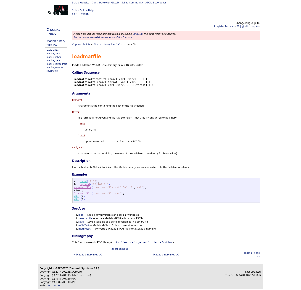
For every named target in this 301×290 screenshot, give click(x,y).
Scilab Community (132, 2)
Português (252, 26)
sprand (85, 184)
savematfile (52, 70)
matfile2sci (84, 228)
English (218, 26)
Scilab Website (80, 2)
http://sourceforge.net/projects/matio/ (142, 242)
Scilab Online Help (83, 10)
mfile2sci (83, 225)
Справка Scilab (53, 31)
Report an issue (119, 248)
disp (77, 196)
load (81, 215)
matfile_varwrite (55, 67)
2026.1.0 (138, 33)
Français (230, 26)
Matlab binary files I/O (56, 43)
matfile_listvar (54, 56)
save (81, 221)
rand (83, 181)
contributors (53, 285)
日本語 (240, 26)
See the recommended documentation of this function (102, 37)
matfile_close (53, 53)
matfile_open (53, 60)
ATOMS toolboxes (155, 2)
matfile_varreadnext (57, 63)
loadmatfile (53, 50)
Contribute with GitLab (105, 2)
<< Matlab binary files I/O (87, 254)
